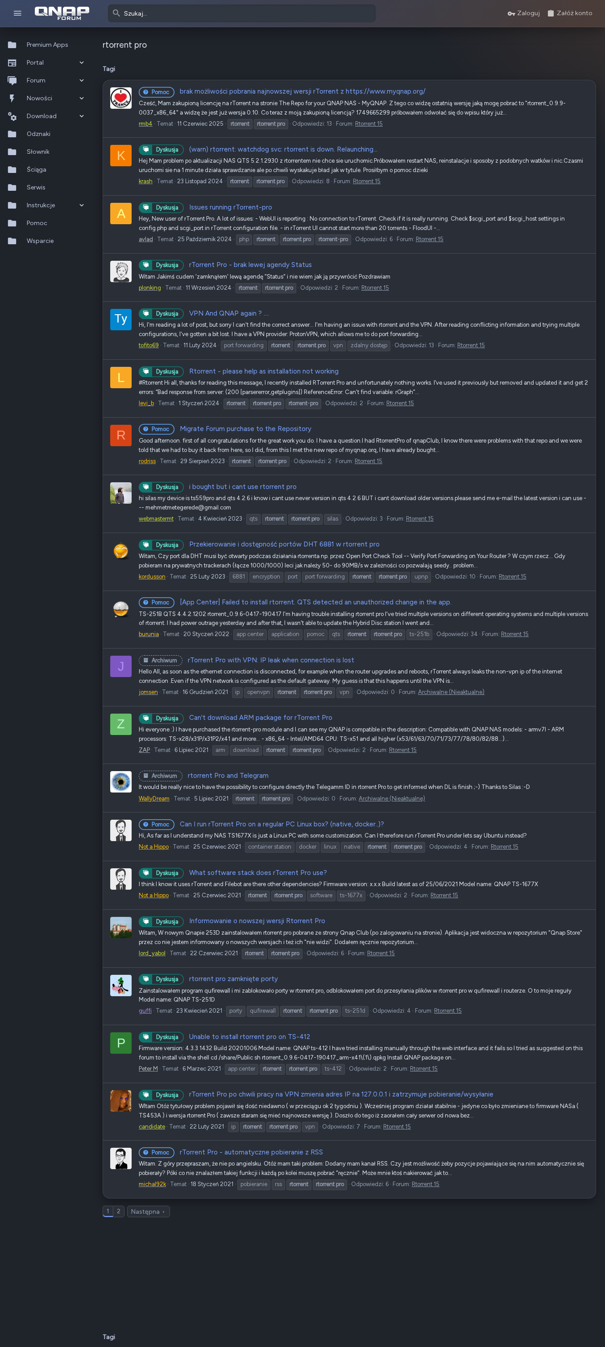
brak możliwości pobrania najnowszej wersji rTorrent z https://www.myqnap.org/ (289, 91)
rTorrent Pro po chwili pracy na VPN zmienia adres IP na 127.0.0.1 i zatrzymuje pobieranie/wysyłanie (324, 1094)
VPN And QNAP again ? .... (212, 313)
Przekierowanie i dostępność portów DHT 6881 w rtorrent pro (268, 544)
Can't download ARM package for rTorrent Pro (244, 718)
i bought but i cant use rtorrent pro (226, 487)
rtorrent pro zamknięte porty (217, 979)
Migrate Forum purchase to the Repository (231, 429)
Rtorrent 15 (369, 123)
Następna (145, 1212)
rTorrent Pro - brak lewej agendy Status (234, 265)
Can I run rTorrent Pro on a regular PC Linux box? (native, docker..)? (268, 824)
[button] (17, 13)
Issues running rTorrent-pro (214, 207)
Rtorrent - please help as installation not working (247, 371)
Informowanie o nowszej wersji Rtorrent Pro (240, 921)
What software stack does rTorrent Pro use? (241, 873)
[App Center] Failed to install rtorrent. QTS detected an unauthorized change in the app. (302, 602)
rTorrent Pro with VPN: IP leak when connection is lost (253, 660)
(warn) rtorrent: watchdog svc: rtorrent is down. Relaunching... (266, 149)
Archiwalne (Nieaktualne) (451, 692)
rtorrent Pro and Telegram (210, 776)
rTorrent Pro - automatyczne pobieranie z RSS (237, 1152)
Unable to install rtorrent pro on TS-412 (233, 1037)
